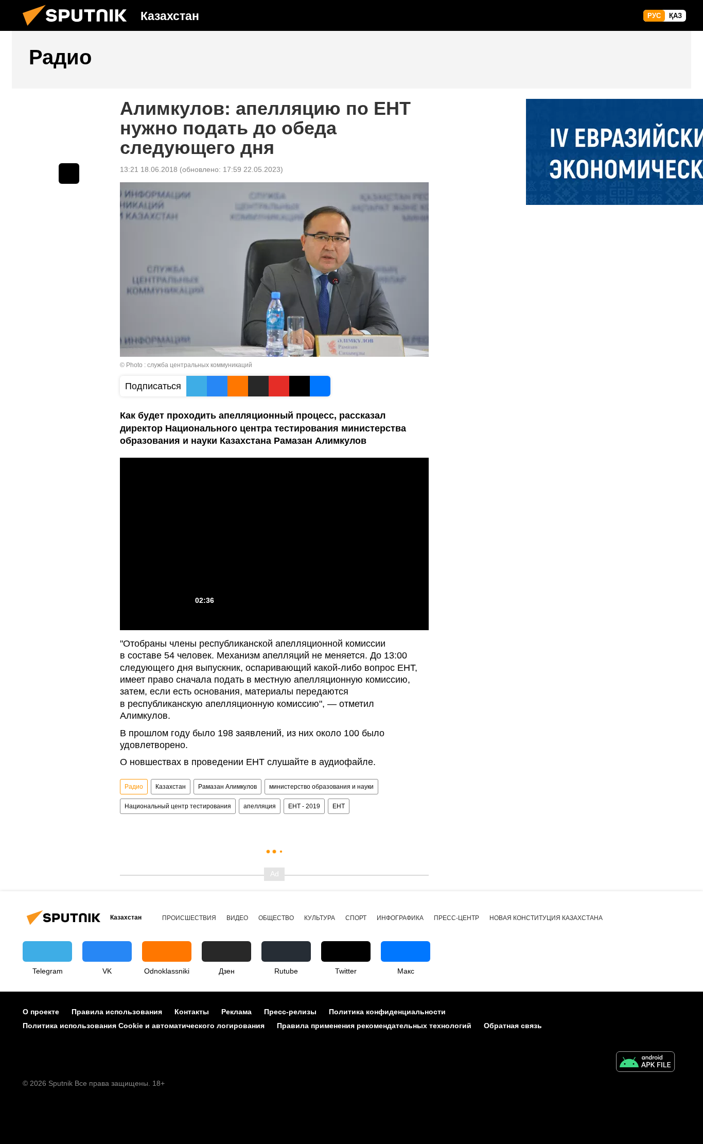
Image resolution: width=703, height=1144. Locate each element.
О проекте (41, 1012)
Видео (237, 918)
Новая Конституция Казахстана (546, 918)
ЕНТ (338, 806)
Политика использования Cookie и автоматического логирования (144, 1025)
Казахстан (170, 786)
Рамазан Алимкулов (227, 786)
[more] (69, 173)
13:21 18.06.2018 (149, 169)
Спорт (355, 918)
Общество (276, 918)
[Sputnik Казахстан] (78, 28)
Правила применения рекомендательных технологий (374, 1025)
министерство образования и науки (321, 786)
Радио (134, 786)
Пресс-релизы (290, 1012)
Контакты (191, 1012)
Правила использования (117, 1012)
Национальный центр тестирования (178, 806)
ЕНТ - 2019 (304, 806)
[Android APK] (645, 1062)
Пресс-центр (456, 918)
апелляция (259, 806)
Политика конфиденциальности (387, 1012)
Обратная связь (513, 1025)
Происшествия (189, 918)
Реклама (236, 1012)
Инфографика (400, 918)
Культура (319, 918)
